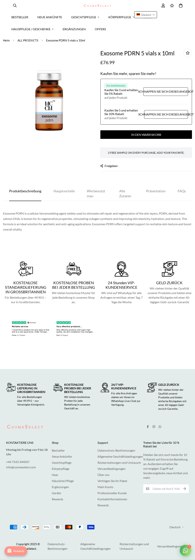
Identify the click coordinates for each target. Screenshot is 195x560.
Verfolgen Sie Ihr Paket (112, 481)
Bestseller (58, 450)
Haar (55, 474)
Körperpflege (60, 468)
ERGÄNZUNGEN (74, 29)
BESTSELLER (19, 17)
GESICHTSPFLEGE (83, 17)
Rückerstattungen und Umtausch (119, 462)
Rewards (57, 499)
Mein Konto (105, 487)
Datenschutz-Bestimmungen (116, 450)
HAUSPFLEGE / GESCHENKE (30, 29)
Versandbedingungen (111, 468)
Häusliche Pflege (63, 481)
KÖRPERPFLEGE (119, 17)
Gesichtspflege (61, 462)
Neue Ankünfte (62, 456)
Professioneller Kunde (112, 493)
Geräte (56, 493)
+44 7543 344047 (18, 462)
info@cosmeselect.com (21, 467)
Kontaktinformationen (112, 499)
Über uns (103, 474)
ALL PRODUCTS (28, 40)
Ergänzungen (60, 487)
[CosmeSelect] (97, 5)
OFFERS (100, 29)
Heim (6, 40)
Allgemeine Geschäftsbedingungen (120, 456)
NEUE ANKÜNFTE (49, 17)
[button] (146, 15)
